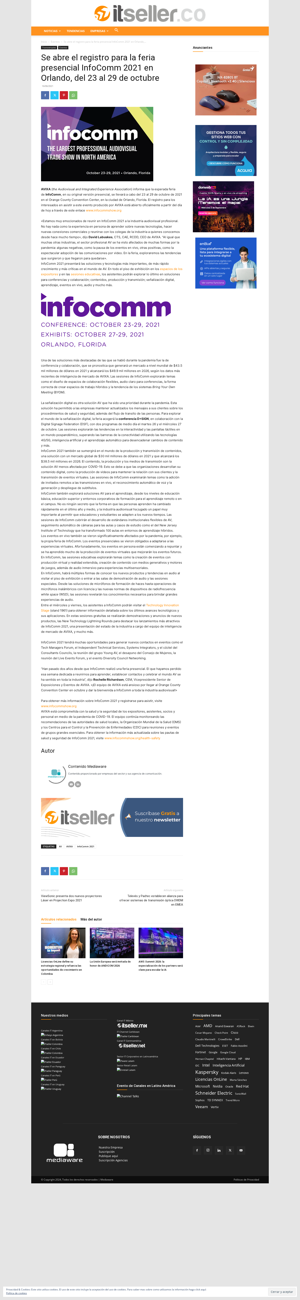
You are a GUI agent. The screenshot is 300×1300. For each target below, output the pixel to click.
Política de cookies (16, 1293)
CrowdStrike (225, 1039)
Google (213, 1052)
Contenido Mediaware (87, 766)
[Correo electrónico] (71, 784)
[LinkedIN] (78, 784)
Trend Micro (233, 1100)
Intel (206, 1065)
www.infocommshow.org (103, 210)
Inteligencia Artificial (228, 1065)
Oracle (229, 1086)
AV (60, 846)
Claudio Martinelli (205, 1039)
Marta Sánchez (238, 1080)
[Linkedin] (219, 1150)
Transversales (49, 47)
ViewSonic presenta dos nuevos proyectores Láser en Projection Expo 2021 (71, 898)
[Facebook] (45, 95)
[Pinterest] (64, 95)
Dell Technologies (207, 1046)
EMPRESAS (97, 31)
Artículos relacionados (59, 919)
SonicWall (240, 1093)
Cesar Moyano (203, 1032)
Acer (198, 1026)
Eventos (55, 41)
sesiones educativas (85, 274)
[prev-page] (43, 982)
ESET (225, 1046)
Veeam (201, 1106)
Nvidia (217, 1086)
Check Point (221, 1032)
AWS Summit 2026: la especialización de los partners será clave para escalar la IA (161, 965)
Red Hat (242, 1086)
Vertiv (215, 1107)
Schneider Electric (213, 1093)
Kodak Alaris (228, 1073)
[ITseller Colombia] (150, 13)
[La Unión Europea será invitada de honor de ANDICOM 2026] (112, 943)
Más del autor (91, 919)
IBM (247, 1059)
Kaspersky (206, 1072)
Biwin (251, 1026)
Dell (237, 1039)
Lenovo (244, 1073)
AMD (207, 1026)
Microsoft (202, 1086)
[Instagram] (208, 1150)
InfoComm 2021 (85, 846)
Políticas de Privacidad (246, 1179)
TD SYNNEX (215, 1100)
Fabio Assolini (239, 1046)
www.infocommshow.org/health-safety (132, 738)
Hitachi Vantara (226, 1059)
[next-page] (50, 982)
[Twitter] (54, 95)
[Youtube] (241, 1150)
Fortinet (200, 1052)
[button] (116, 31)
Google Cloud (228, 1052)
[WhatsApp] (73, 95)
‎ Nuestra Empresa (110, 1147)
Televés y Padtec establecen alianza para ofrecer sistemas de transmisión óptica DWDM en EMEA (151, 900)
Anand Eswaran (224, 1026)
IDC (197, 1065)
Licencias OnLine (211, 1079)
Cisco (234, 1032)
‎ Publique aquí (108, 1156)
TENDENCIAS (76, 31)
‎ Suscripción (106, 1152)
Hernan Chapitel (204, 1059)
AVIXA (69, 846)
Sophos (199, 1100)
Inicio (44, 41)
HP (240, 1059)
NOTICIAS (51, 31)
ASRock (241, 1026)
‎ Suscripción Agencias (113, 1160)
